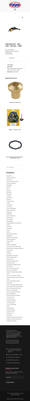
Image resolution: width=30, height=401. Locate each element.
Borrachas (9, 194)
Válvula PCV (9, 315)
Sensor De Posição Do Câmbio (14, 275)
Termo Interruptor (11, 302)
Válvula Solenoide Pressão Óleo (14, 319)
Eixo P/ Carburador (11, 215)
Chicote (8, 199)
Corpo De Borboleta (11, 208)
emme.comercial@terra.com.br (15, 354)
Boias (8, 188)
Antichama (9, 179)
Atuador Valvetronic (11, 183)
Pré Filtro (9, 252)
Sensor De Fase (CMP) (12, 270)
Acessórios (9, 176)
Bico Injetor (9, 185)
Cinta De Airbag (10, 201)
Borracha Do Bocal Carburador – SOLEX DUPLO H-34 (14, 157)
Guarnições (9, 228)
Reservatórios (10, 259)
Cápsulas (9, 196)
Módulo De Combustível (12, 237)
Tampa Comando (11, 299)
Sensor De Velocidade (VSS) (13, 292)
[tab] (12, 58)
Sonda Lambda (10, 297)
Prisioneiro (9, 253)
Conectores (9, 206)
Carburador (9, 197)
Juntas (8, 232)
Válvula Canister (10, 311)
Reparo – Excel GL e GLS (15, 129)
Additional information (14, 61)
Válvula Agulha (10, 308)
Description (11, 58)
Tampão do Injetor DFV (15, 102)
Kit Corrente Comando (12, 234)
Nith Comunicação (19, 399)
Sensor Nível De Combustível (13, 295)
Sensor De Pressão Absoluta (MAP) (15, 286)
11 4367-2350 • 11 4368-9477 (14, 357)
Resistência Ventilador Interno (13, 264)
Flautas (8, 225)
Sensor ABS (9, 266)
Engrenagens (10, 221)
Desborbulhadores (11, 210)
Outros (8, 243)
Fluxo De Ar (9, 226)
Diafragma (9, 212)
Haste (8, 230)
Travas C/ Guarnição (11, 304)
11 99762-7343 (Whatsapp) (14, 362)
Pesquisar (8, 167)
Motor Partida (10, 241)
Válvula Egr (9, 313)
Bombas (9, 190)
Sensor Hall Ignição (11, 293)
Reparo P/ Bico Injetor (12, 257)
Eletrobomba (10, 217)
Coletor (8, 203)
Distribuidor (9, 214)
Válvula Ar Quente (11, 310)
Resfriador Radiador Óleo (12, 261)
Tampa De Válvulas (11, 301)
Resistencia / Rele (11, 263)
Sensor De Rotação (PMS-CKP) (14, 288)
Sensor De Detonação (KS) (13, 268)
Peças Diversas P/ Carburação (14, 246)
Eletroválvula (10, 219)
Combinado (9, 205)
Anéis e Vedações (11, 177)
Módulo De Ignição (11, 239)
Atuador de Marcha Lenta (12, 181)
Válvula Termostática (11, 321)
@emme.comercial (13, 341)
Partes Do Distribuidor (12, 244)
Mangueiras (9, 235)
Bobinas (9, 186)
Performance (10, 250)
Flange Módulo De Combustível (14, 223)
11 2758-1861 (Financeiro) (13, 360)
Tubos (8, 306)
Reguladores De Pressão (12, 255)
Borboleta (9, 192)
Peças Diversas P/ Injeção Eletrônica (15, 248)
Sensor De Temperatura (12, 290)
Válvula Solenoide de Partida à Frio (15, 317)
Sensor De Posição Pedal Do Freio (14, 284)
